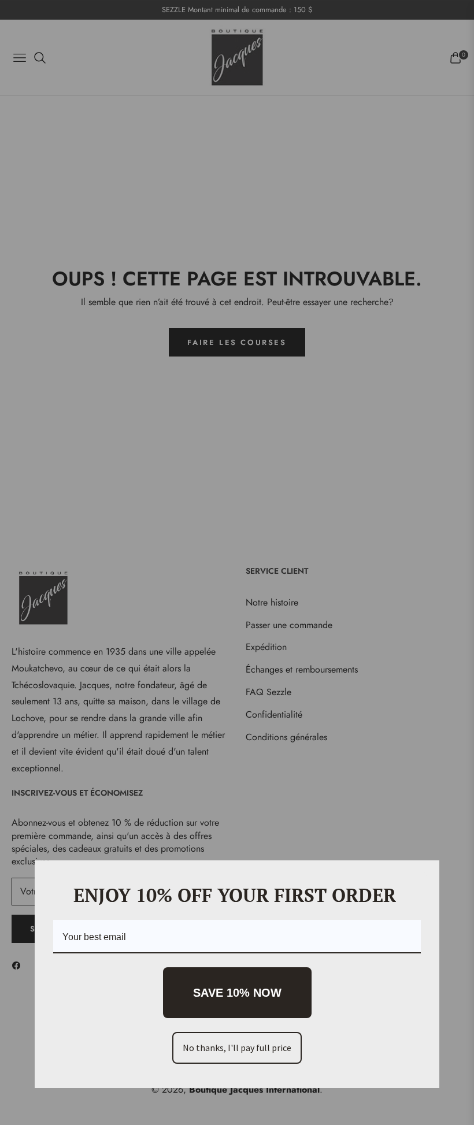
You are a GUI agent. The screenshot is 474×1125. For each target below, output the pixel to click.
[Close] (425, 874)
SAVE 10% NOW (237, 992)
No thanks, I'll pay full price (237, 1047)
